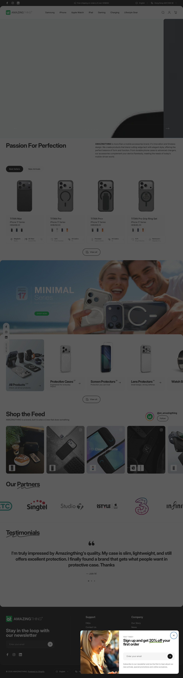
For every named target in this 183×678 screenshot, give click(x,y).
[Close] (174, 635)
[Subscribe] (170, 656)
